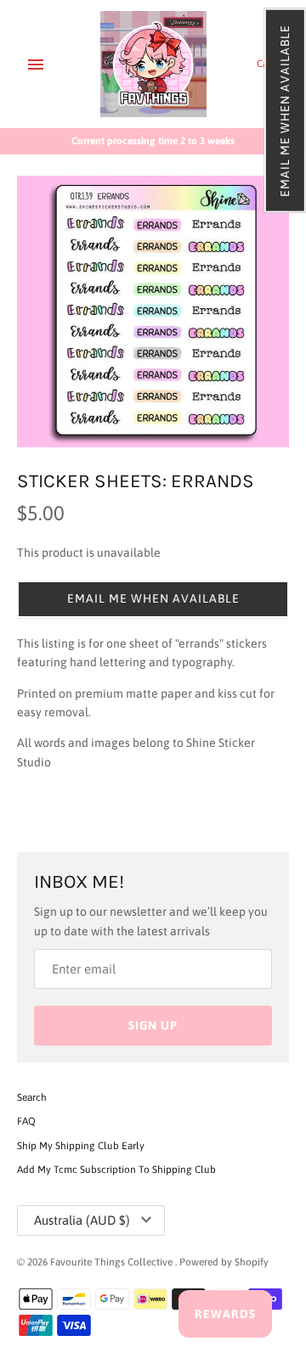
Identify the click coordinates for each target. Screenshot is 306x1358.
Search (32, 1097)
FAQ (26, 1121)
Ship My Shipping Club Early (80, 1146)
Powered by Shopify (224, 1262)
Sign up (153, 1025)
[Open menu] (35, 64)
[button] (285, 110)
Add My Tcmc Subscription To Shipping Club (116, 1170)
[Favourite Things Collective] (153, 64)
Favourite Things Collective (112, 1262)
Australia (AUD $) (82, 1220)
